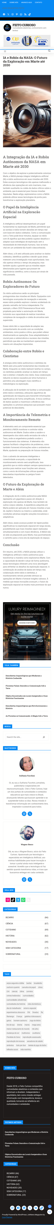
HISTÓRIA (10, 936)
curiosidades (28, 996)
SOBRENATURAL (13, 954)
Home (4, 2)
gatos (9, 1021)
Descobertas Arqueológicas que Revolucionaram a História (26, 707)
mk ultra (35, 1029)
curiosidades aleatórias (16, 1000)
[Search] (44, 737)
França (19, 1016)
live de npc (11, 1025)
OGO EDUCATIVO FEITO (13, 8)
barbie (28, 983)
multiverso (26, 1033)
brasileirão (38, 983)
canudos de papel (29, 987)
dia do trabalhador (14, 1008)
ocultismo (36, 1033)
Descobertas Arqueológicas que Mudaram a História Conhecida (24, 676)
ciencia (14, 991)
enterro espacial (30, 1008)
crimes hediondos (13, 996)
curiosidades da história (16, 1004)
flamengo (10, 1016)
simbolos (10, 1045)
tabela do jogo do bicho (37, 1045)
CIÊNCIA (9, 923)
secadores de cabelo (35, 1041)
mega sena (36, 1025)
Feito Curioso (24, 25)
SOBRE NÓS (14, 2)
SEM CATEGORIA (13, 948)
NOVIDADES (11, 942)
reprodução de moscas (15, 1041)
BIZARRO (10, 917)
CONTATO (38, 2)
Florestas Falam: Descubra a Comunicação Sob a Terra (26, 687)
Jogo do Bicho (35, 1021)
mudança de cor (13, 1033)
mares (27, 1025)
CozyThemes (7, 1217)
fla (42, 1012)
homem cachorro (20, 1021)
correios (29, 991)
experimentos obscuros (16, 1012)
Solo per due (21, 1045)
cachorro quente (13, 987)
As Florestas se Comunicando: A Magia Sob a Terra (27, 716)
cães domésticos (34, 1004)
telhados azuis (12, 1049)
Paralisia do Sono (13, 1037)
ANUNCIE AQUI (26, 2)
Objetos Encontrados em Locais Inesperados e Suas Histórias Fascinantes (27, 697)
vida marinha (25, 1049)
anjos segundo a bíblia (15, 983)
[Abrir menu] (5, 51)
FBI (28, 1012)
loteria (19, 1025)
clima (22, 991)
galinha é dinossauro (33, 1016)
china (40, 987)
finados (35, 1012)
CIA (8, 991)
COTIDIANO (11, 929)
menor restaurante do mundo (18, 1029)
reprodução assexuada (32, 1037)
